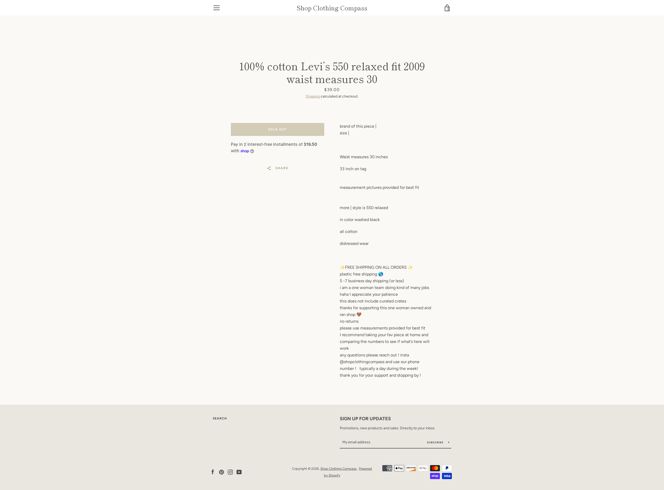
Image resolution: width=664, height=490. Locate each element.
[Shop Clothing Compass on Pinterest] (221, 471)
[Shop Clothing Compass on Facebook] (212, 471)
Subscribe (436, 442)
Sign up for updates (365, 419)
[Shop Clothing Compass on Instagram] (230, 471)
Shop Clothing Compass (332, 8)
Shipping (313, 96)
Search (220, 418)
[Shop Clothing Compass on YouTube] (239, 471)
